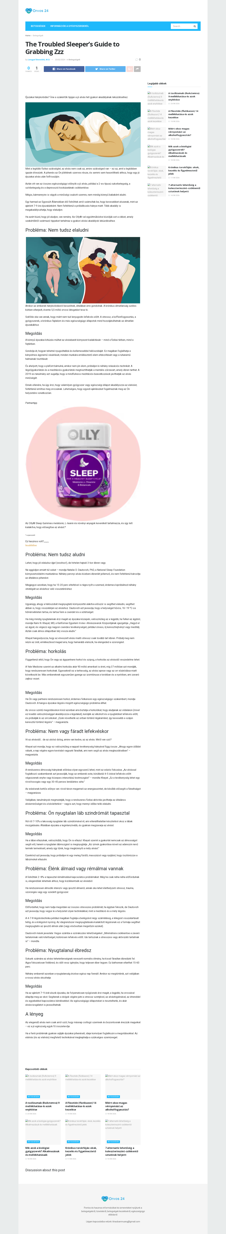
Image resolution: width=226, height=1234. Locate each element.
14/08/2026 (111, 1159)
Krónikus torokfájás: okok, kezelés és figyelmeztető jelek (81, 1151)
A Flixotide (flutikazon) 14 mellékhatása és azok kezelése (80, 1106)
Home (27, 36)
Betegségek (38, 26)
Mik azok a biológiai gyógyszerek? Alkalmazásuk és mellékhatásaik (42, 1151)
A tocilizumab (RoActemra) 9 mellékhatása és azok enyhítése (42, 1106)
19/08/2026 (71, 1114)
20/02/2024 (60, 59)
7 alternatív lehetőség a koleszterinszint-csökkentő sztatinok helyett (121, 1151)
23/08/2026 (31, 1114)
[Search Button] (195, 26)
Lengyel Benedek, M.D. (39, 59)
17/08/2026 (71, 1159)
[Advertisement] (145, 10)
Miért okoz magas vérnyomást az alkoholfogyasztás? (117, 1106)
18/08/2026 (111, 1114)
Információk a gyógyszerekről (69, 26)
